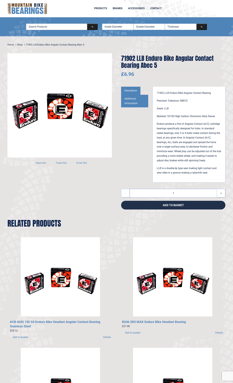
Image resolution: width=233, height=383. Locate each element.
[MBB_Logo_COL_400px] (27, 4)
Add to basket (173, 205)
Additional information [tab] (131, 101)
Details (107, 337)
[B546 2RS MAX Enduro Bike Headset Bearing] (173, 276)
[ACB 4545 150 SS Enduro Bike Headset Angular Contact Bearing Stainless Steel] (60, 276)
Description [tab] (130, 90)
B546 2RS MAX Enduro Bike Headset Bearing (154, 322)
